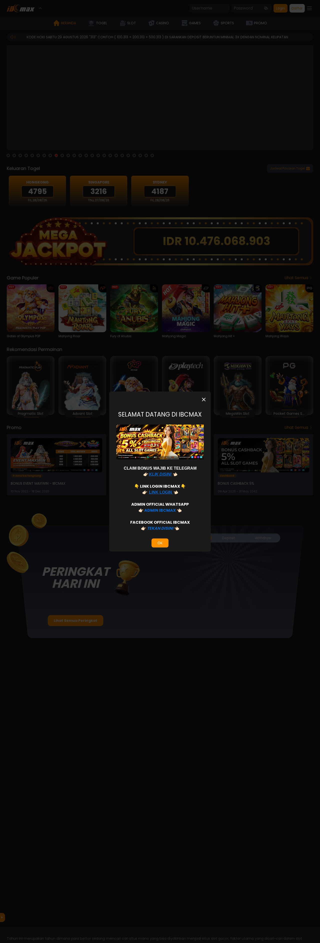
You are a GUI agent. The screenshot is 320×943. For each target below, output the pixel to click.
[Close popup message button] (204, 400)
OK (160, 542)
